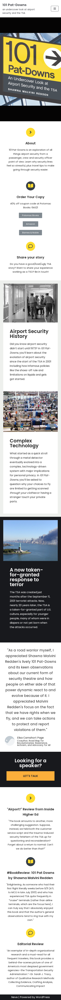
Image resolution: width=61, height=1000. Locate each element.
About (30, 143)
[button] (30, 215)
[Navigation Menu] (55, 8)
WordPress (43, 997)
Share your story (30, 257)
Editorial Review (31, 944)
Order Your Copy (30, 197)
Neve (14, 997)
